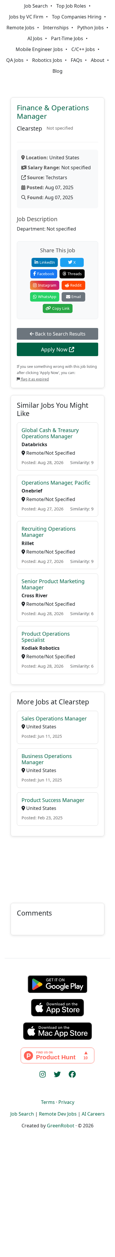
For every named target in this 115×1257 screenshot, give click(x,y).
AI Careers (93, 1114)
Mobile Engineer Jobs (39, 49)
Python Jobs (90, 27)
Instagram (47, 285)
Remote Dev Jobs (58, 1114)
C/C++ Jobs (83, 49)
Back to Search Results (60, 334)
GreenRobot (60, 1125)
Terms (48, 1102)
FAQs (76, 60)
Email (76, 296)
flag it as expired (34, 379)
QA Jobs (15, 60)
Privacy (66, 1102)
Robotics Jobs (47, 60)
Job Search (36, 6)
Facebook (45, 273)
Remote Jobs (20, 27)
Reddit (76, 285)
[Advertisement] (57, 866)
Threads (75, 273)
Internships (56, 27)
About (97, 60)
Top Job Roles (71, 6)
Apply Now (55, 349)
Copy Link (61, 308)
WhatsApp (47, 296)
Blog (57, 71)
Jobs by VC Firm (26, 16)
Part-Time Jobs (67, 38)
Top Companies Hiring (76, 16)
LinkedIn (47, 262)
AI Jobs (34, 38)
